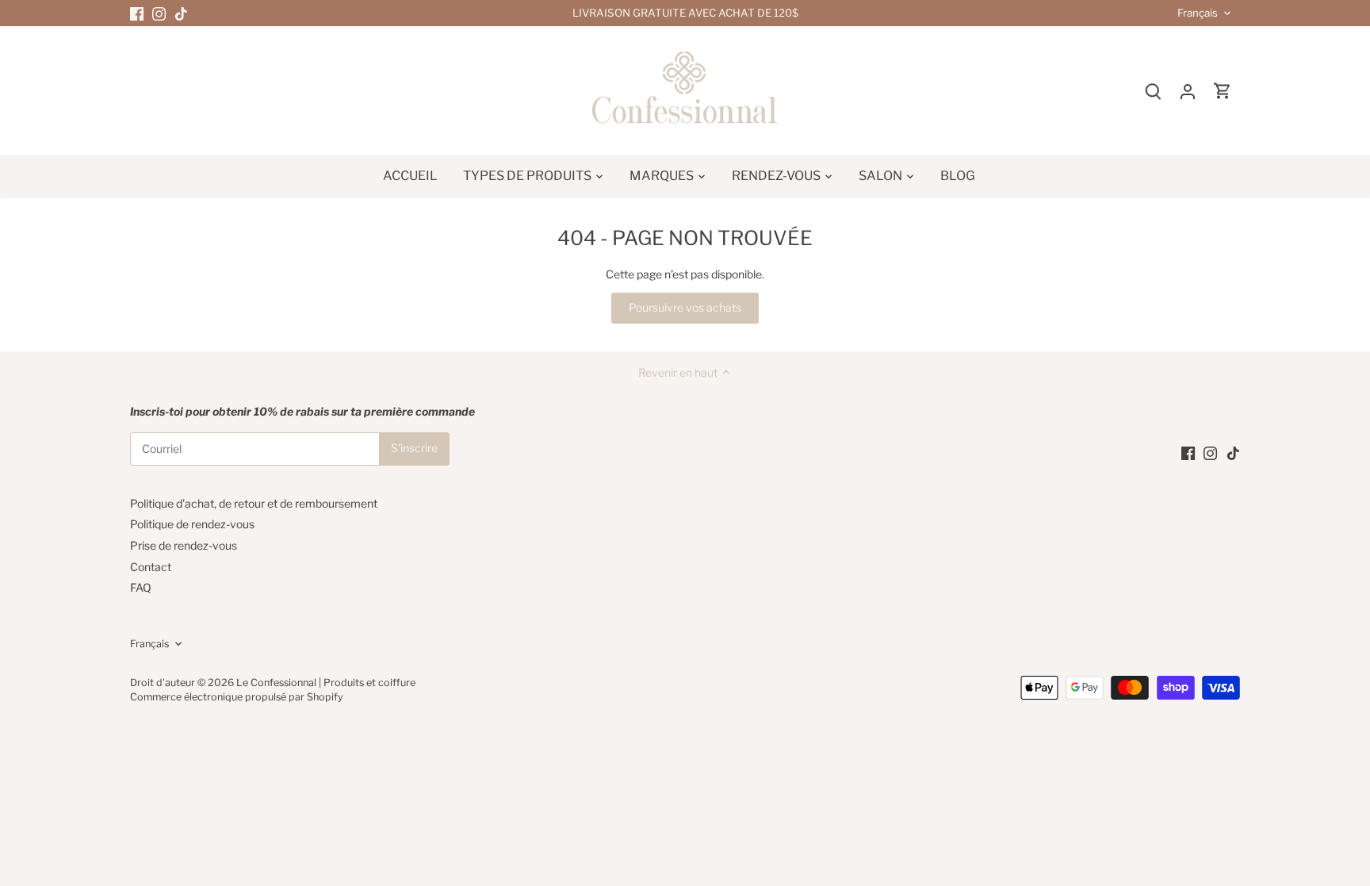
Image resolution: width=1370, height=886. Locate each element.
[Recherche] (1152, 91)
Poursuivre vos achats (685, 307)
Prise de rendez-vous (183, 545)
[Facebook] (137, 13)
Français (1197, 13)
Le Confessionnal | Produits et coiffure (325, 682)
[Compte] (1187, 91)
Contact (150, 566)
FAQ (140, 587)
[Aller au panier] (1222, 91)
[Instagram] (159, 13)
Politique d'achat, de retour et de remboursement (253, 503)
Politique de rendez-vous (192, 524)
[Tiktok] (181, 13)
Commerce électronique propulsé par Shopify (236, 697)
